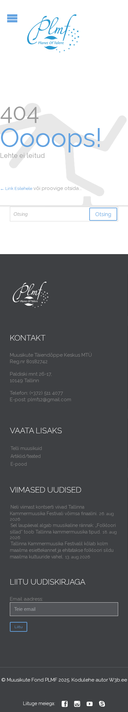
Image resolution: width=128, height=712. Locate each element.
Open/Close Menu (12, 18)
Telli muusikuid (26, 448)
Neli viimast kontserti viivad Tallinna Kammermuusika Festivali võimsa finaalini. (53, 510)
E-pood (19, 464)
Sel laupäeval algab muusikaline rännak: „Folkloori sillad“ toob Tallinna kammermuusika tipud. (63, 528)
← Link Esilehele (16, 188)
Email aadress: (26, 599)
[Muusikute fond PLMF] (53, 34)
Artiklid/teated (26, 456)
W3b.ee (118, 680)
